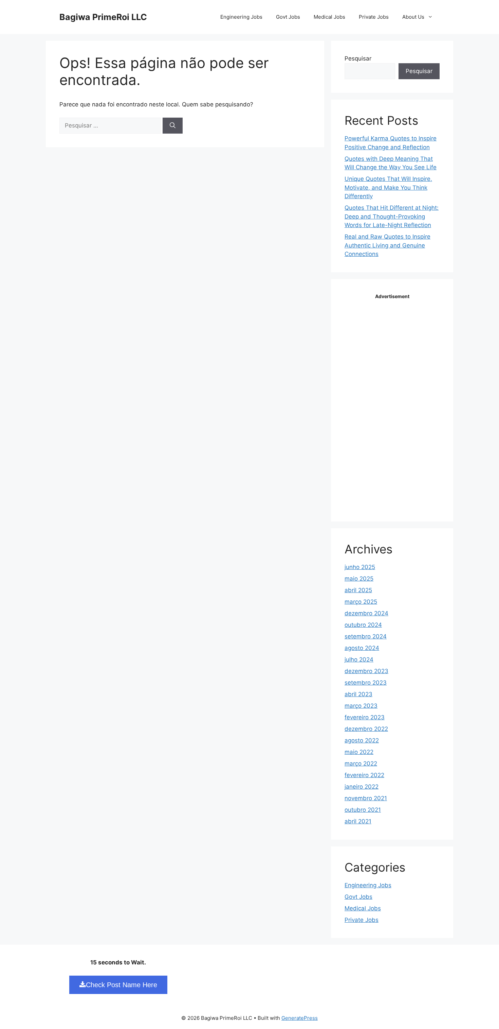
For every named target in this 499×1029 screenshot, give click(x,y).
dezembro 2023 (366, 671)
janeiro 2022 (361, 786)
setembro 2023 (366, 682)
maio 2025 (359, 578)
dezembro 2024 (366, 613)
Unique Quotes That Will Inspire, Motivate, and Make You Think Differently (388, 187)
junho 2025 (360, 567)
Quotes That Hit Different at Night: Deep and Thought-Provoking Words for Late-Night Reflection (392, 216)
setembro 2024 (366, 636)
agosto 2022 (362, 740)
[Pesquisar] (173, 126)
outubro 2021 (363, 809)
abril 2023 (358, 694)
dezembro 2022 (366, 728)
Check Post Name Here (121, 985)
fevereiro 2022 (364, 775)
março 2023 (361, 705)
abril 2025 (358, 590)
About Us (413, 17)
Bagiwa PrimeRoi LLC (103, 17)
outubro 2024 (363, 624)
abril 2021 (358, 821)
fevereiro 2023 (365, 717)
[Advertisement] (395, 403)
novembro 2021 (366, 798)
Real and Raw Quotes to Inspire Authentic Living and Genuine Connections (387, 245)
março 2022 (361, 763)
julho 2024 (359, 659)
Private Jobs (374, 17)
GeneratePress (299, 1018)
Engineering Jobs (241, 17)
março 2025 (361, 601)
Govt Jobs (288, 17)
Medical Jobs (329, 17)
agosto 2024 (362, 648)
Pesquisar (358, 58)
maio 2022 (359, 752)
